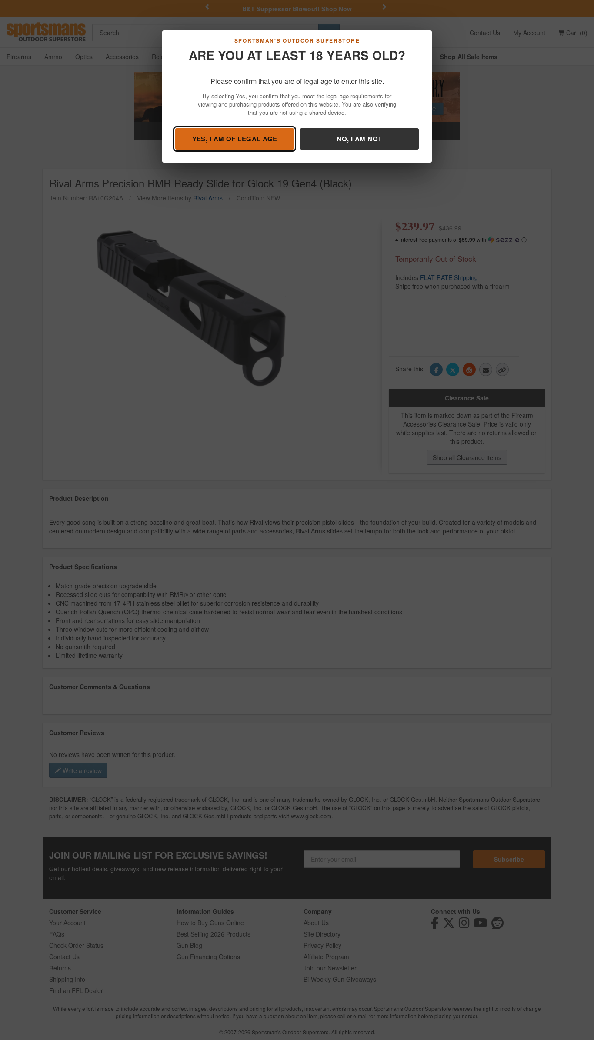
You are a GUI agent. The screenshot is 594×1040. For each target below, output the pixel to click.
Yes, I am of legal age (234, 138)
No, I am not (359, 138)
